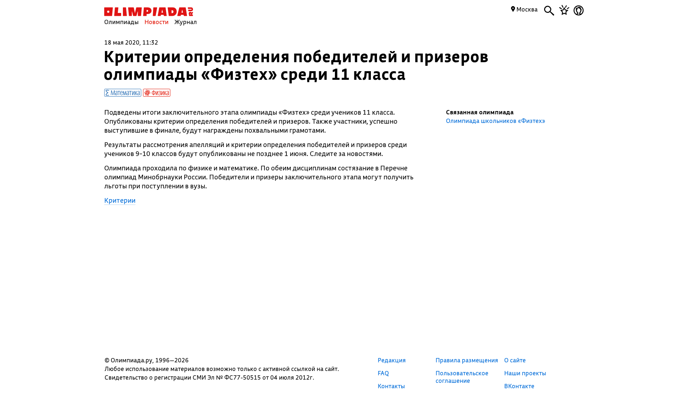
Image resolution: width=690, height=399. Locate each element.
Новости (156, 22)
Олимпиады (121, 22)
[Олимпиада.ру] (148, 11)
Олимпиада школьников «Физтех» (495, 120)
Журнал (185, 22)
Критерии (119, 200)
